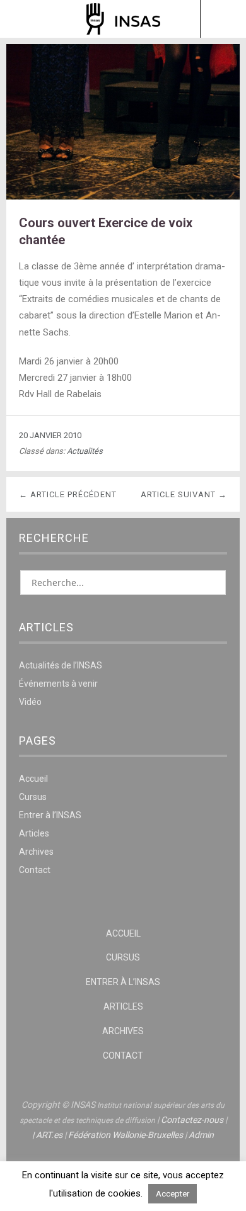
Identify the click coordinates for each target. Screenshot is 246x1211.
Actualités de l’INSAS (60, 665)
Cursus (33, 797)
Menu (23, 19)
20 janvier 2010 (50, 435)
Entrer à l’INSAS (50, 815)
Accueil (33, 779)
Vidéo (30, 702)
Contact (34, 870)
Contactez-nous (192, 1120)
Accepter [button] (172, 1193)
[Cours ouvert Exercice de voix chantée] (123, 196)
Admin (201, 1135)
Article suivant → (184, 494)
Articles (34, 833)
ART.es (49, 1135)
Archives (36, 852)
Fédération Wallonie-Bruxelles (125, 1135)
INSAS (123, 19)
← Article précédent (68, 494)
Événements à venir (58, 684)
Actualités (85, 451)
